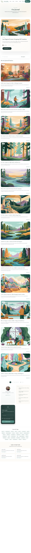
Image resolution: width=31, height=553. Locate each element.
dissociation (6, 439)
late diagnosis (23, 437)
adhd (16, 431)
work (9, 436)
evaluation (20, 439)
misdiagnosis (4, 437)
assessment (24, 431)
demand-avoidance (22, 436)
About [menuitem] (13, 1)
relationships (18, 434)
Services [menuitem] (17, 1)
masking (23, 434)
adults (20, 431)
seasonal (27, 436)
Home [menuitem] (10, 1)
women (27, 434)
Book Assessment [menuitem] (27, 1)
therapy (4, 434)
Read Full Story (6, 48)
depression (24, 439)
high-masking (18, 437)
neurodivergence (15, 439)
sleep (27, 437)
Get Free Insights (8, 421)
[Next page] (23, 382)
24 (20, 382)
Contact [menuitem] (20, 1)
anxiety (12, 431)
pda (17, 436)
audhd (28, 431)
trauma (11, 439)
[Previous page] (8, 382)
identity (9, 437)
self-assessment (13, 436)
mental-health (8, 431)
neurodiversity (5, 436)
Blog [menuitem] (23, 1)
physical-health (13, 437)
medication (8, 434)
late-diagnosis (13, 434)
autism (3, 431)
